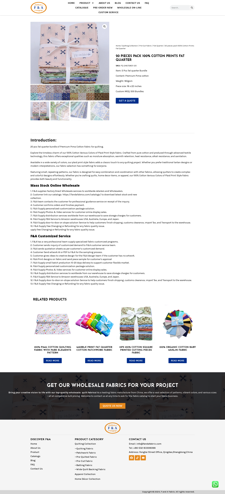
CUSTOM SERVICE (108, 12)
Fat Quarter (158, 46)
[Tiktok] (137, 457)
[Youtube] (143, 457)
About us (104, 3)
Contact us (133, 3)
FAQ (147, 3)
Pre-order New (103, 7)
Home (71, 3)
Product (84, 3)
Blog (118, 3)
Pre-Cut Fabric (145, 46)
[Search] (192, 7)
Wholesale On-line (129, 7)
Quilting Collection (130, 46)
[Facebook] (131, 457)
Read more (52, 360)
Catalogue (81, 7)
